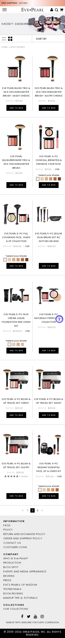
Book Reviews (13, 593)
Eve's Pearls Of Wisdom (20, 584)
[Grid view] (10, 38)
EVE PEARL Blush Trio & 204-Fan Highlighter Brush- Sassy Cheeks (16, 91)
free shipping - (15, 3)
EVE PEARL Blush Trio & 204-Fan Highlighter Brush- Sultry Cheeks (49, 91)
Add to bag (16, 108)
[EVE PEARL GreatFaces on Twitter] (28, 617)
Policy (8, 529)
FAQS (6, 525)
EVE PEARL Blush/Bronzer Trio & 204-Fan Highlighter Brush (16, 162)
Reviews (9, 576)
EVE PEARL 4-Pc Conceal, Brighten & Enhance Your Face (49, 160)
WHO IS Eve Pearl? (15, 558)
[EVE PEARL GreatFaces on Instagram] (42, 617)
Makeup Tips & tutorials (20, 598)
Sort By (41, 38)
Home (5, 47)
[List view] (4, 38)
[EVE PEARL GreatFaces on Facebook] (22, 617)
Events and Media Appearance (24, 571)
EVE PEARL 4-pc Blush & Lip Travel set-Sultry (16, 465)
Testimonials (12, 589)
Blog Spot (10, 567)
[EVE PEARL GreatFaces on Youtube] (35, 617)
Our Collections (15, 609)
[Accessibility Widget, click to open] (59, 319)
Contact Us (12, 543)
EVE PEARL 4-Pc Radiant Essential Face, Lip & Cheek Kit (48, 467)
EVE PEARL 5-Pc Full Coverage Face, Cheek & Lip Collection (16, 237)
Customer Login (15, 547)
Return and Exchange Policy (24, 534)
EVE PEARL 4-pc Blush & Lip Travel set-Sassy (48, 401)
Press (7, 580)
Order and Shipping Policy (22, 538)
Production (12, 562)
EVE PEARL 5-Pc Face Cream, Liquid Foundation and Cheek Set (16, 320)
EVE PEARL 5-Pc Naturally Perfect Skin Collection (48, 318)
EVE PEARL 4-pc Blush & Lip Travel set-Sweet (16, 401)
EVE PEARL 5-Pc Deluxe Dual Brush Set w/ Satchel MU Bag (48, 237)
